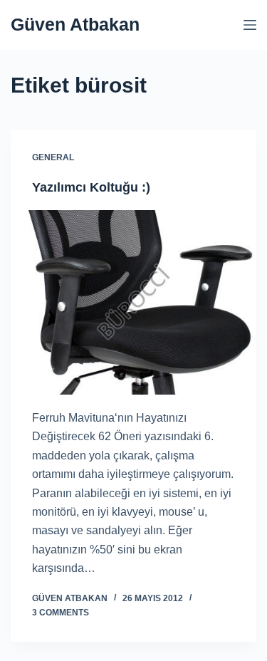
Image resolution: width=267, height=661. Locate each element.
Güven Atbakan (75, 24)
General (53, 157)
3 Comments (60, 613)
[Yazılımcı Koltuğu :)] (133, 302)
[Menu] (250, 25)
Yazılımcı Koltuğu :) (91, 187)
